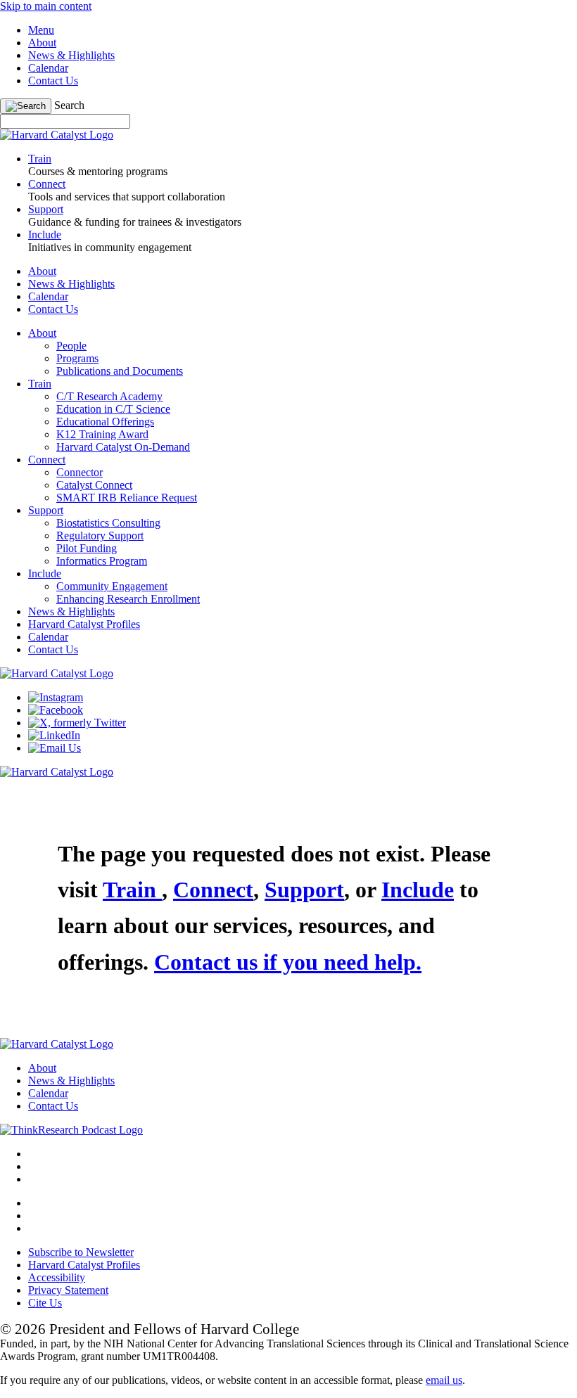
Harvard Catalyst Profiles (84, 624)
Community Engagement (111, 586)
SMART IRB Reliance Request (126, 498)
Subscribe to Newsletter (81, 1252)
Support (45, 510)
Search (69, 105)
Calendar (48, 68)
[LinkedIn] (54, 735)
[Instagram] (55, 697)
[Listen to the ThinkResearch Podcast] (71, 1130)
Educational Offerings (105, 422)
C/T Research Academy (109, 396)
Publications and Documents (119, 371)
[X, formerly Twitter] (77, 723)
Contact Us (53, 80)
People (71, 346)
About (42, 43)
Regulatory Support (100, 535)
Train (39, 384)
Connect (46, 460)
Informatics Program (101, 561)
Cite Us (45, 1303)
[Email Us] (54, 748)
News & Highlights (71, 55)
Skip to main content (45, 6)
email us (444, 1380)
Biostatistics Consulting (108, 523)
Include (44, 573)
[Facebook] (55, 710)
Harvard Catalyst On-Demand (123, 447)
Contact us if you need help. (287, 962)
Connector (79, 472)
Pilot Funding (86, 548)
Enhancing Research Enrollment (128, 599)
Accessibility (56, 1277)
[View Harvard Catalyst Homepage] (56, 135)
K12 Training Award (102, 434)
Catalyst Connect (94, 485)
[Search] (25, 106)
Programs (77, 358)
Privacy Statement (68, 1290)
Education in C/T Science (113, 409)
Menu (41, 30)
